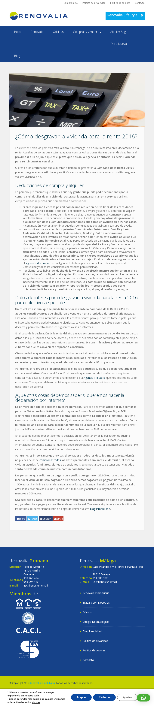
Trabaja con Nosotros (96, 602)
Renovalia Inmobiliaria (96, 593)
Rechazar (104, 697)
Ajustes (127, 697)
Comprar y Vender (85, 32)
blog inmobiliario (100, 509)
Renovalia (37, 32)
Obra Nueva (118, 44)
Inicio (17, 32)
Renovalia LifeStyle (122, 15)
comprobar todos (50, 460)
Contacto (140, 3)
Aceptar (81, 697)
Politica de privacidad (94, 3)
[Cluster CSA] (28, 648)
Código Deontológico (96, 621)
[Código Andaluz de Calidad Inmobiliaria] (28, 630)
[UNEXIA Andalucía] (28, 618)
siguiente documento (38, 263)
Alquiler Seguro (120, 32)
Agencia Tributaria (95, 377)
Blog (17, 56)
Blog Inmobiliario (93, 631)
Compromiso (70, 3)
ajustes (36, 702)
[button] (143, 697)
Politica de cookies (120, 3)
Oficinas (58, 32)
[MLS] (28, 603)
